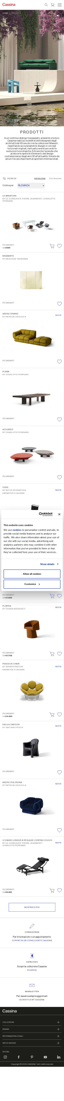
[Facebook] (18, 1059)
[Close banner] (59, 514)
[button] (59, 4)
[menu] (60, 4)
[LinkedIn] (59, 1059)
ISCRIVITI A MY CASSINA (31, 1000)
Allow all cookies (32, 574)
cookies (17, 530)
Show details (47, 564)
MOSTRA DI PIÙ (32, 907)
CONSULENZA (32, 932)
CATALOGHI (32, 962)
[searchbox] (46, 5)
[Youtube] (45, 1059)
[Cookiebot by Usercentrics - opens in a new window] (40, 514)
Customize (30, 584)
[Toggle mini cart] (52, 4)
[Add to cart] (52, 246)
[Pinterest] (32, 1059)
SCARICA (32, 970)
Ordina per (8, 185)
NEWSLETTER (32, 991)
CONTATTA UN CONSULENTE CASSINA (32, 940)
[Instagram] (5, 1059)
